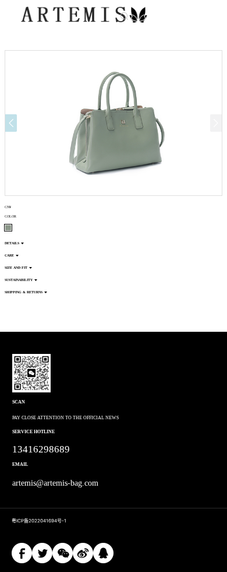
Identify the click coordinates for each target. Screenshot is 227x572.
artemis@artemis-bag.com (55, 483)
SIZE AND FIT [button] (16, 267)
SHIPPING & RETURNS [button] (23, 292)
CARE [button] (9, 255)
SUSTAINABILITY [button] (19, 280)
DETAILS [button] (12, 243)
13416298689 (41, 449)
